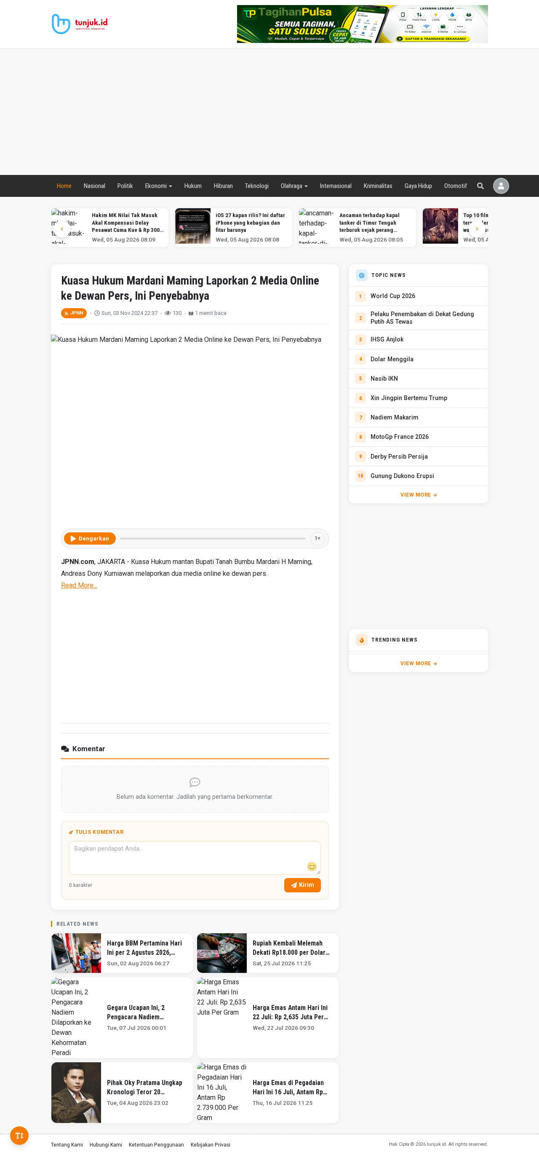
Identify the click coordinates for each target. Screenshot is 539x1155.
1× (317, 538)
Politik (125, 186)
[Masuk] (501, 186)
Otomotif (455, 186)
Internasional (336, 186)
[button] (477, 228)
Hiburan (223, 186)
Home (64, 186)
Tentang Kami (67, 1144)
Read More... (79, 585)
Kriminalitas (378, 186)
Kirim (306, 884)
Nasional (94, 186)
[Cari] (480, 185)
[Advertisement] (269, 112)
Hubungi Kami (106, 1144)
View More (415, 495)
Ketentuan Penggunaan (156, 1144)
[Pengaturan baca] (19, 1135)
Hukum (193, 186)
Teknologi (257, 186)
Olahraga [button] (291, 186)
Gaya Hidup (418, 186)
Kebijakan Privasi (210, 1144)
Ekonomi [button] (156, 186)
